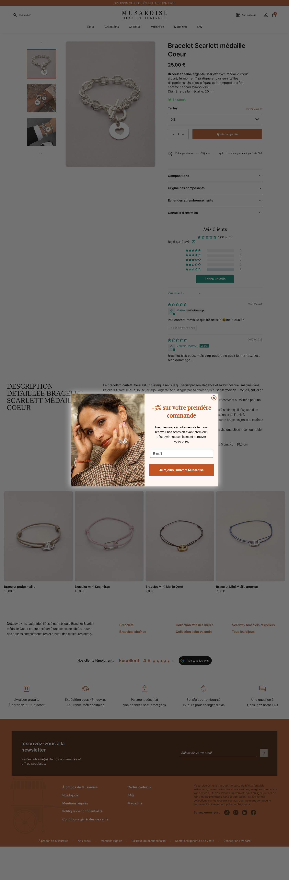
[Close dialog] (214, 398)
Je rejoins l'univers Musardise (181, 470)
